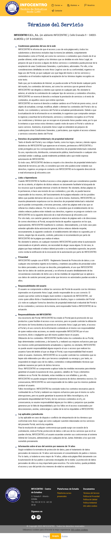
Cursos (57, 5)
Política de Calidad (90, 499)
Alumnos (73, 5)
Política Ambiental (90, 503)
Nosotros (91, 5)
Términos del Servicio (91, 493)
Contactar (58, 11)
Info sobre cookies (90, 506)
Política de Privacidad (91, 496)
